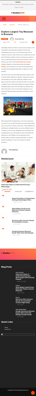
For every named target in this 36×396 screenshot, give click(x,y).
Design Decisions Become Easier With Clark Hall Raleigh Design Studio (25, 312)
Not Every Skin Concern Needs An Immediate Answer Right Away (24, 300)
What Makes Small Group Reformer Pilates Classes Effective (18, 4)
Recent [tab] (7, 191)
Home (4, 24)
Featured (12, 24)
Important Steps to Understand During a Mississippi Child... (23, 199)
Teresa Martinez (19, 39)
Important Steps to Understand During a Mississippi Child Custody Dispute (25, 276)
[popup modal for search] (32, 19)
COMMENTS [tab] (29, 191)
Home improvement (17, 229)
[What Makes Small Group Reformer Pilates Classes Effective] (7, 289)
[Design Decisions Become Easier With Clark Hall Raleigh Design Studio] (7, 313)
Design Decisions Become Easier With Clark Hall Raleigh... (23, 232)
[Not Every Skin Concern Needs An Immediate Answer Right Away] (7, 301)
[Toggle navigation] (4, 19)
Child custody (7, 180)
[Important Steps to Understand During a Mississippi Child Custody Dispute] (7, 276)
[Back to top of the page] (32, 393)
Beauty (14, 218)
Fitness (14, 207)
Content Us (8, 329)
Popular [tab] (18, 191)
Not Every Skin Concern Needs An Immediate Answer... (23, 221)
